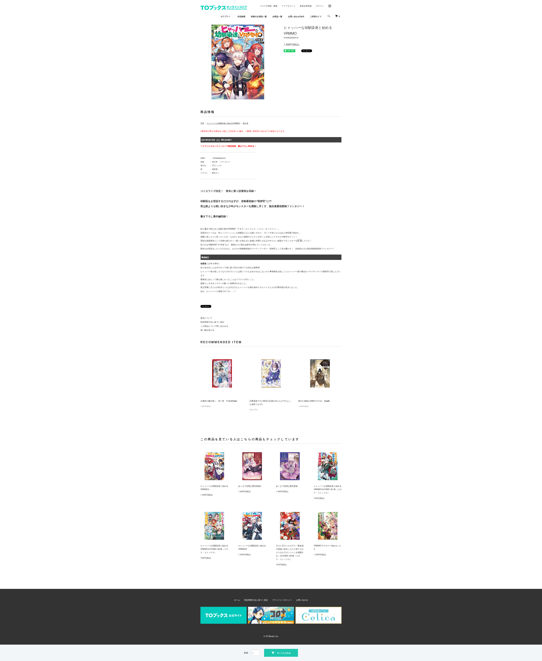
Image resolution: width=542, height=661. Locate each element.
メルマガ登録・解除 (268, 5)
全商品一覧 (277, 16)
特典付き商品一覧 (259, 16)
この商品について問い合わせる (214, 326)
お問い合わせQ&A (296, 16)
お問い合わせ (302, 599)
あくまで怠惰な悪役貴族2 (249, 486)
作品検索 (241, 16)
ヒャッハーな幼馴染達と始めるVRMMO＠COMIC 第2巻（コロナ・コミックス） (214, 549)
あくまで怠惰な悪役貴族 (287, 486)
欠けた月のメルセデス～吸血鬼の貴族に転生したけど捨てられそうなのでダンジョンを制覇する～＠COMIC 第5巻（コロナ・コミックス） (290, 552)
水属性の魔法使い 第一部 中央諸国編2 (218, 400)
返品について (206, 317)
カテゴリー (225, 16)
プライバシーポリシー (282, 599)
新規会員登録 (306, 5)
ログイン (320, 5)
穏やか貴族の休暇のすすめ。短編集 (314, 400)
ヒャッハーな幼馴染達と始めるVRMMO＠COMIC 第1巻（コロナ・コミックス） (328, 489)
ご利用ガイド (316, 16)
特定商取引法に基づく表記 (212, 321)
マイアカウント (289, 5)
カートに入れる (284, 652)
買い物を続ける (207, 330)
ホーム (237, 599)
